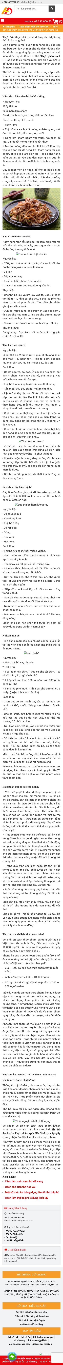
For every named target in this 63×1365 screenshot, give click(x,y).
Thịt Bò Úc (25, 1337)
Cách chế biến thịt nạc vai (20, 1186)
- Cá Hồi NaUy (10, 1237)
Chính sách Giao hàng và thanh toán (32, 1316)
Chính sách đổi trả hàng (31, 1324)
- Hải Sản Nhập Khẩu (14, 1240)
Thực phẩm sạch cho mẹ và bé (33, 26)
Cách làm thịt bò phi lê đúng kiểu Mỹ (26, 1197)
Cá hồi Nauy (25, 1358)
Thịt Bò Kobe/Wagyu (43, 1337)
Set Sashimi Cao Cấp (19, 1344)
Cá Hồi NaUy (20, 1340)
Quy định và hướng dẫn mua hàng (31, 1312)
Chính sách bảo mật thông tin (31, 1320)
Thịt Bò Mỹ (13, 1337)
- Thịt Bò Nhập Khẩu (13, 1234)
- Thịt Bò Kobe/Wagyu (14, 1231)
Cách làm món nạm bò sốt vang (24, 1181)
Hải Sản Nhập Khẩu (37, 1340)
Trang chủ (10, 26)
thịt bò (13, 106)
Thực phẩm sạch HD (27, 1133)
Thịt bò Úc (19, 1361)
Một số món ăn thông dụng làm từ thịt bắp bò (32, 1192)
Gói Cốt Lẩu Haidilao (42, 1344)
